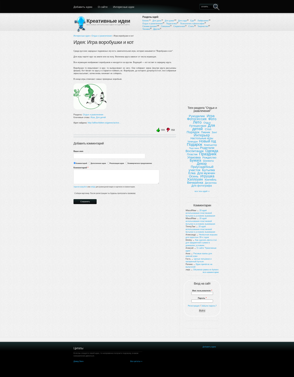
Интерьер (202, 135)
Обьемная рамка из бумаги (205, 269)
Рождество (209, 157)
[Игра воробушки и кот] (90, 109)
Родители (207, 147)
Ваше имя (78, 151)
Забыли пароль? (209, 306)
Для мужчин (206, 173)
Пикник (205, 132)
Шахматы (208, 160)
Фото (212, 119)
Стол (208, 129)
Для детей (101, 117)
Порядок (193, 132)
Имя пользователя (202, 290)
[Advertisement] (202, 69)
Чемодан (193, 141)
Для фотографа (201, 185)
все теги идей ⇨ (202, 191)
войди (92, 187)
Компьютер (210, 145)
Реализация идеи (117, 163)
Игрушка (207, 176)
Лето (197, 122)
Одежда (211, 151)
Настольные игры (201, 138)
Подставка (194, 148)
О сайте (102, 7)
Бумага (195, 160)
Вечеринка (195, 182)
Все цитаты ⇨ (136, 361)
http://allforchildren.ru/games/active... (104, 123)
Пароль (202, 298)
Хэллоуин (195, 179)
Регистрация (193, 306)
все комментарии (211, 272)
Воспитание (195, 151)
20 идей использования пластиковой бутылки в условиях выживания (200, 213)
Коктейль (210, 179)
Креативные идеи (108, 20)
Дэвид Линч (78, 361)
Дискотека (211, 183)
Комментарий (81, 163)
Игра (92, 117)
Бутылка (208, 170)
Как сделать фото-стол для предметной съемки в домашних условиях (201, 243)
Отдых (207, 122)
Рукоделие (197, 116)
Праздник (207, 154)
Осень (193, 176)
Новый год (207, 141)
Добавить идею (83, 7)
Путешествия (197, 125)
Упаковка (194, 157)
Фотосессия (196, 119)
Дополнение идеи (98, 163)
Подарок (194, 144)
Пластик (192, 154)
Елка (192, 173)
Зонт (214, 132)
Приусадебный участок (201, 168)
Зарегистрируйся (80, 187)
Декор (202, 164)
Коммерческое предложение (140, 163)
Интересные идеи (123, 7)
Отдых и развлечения (102, 36)
